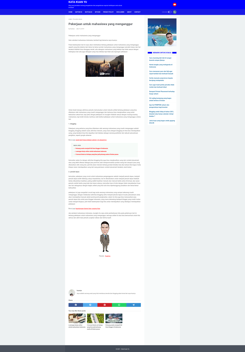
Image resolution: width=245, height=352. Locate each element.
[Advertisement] (105, 93)
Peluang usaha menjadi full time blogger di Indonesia (92, 148)
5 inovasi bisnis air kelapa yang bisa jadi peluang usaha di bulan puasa (97, 154)
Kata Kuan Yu (78, 2)
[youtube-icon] (174, 4)
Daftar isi (78, 12)
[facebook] (76, 305)
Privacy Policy (108, 12)
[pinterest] (104, 305)
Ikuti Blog (88, 12)
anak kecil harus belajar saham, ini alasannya (91, 140)
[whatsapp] (119, 305)
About (129, 12)
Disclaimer (120, 12)
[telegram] (133, 305)
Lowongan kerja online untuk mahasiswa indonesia (91, 151)
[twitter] (90, 305)
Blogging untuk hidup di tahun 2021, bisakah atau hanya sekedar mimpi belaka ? (161, 114)
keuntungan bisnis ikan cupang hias (88, 208)
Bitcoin (97, 12)
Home (70, 12)
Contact (137, 12)
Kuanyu (107, 256)
